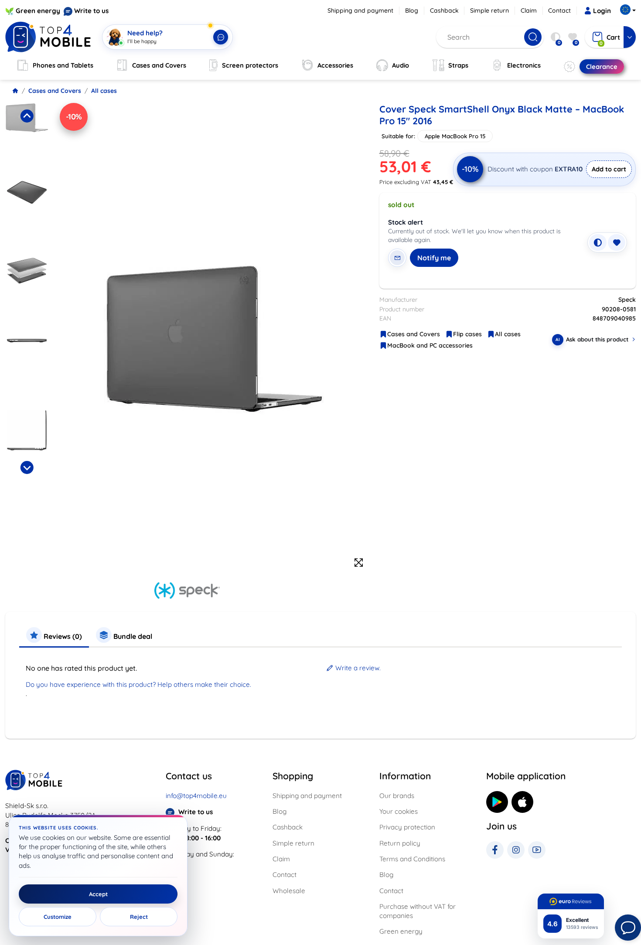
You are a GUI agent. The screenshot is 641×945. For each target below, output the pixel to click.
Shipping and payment (360, 10)
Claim (529, 10)
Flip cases (467, 334)
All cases (104, 91)
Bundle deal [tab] (132, 636)
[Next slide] (26, 467)
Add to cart (609, 169)
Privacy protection (407, 827)
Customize (58, 916)
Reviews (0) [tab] (62, 636)
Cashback (444, 10)
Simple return (489, 10)
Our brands (396, 795)
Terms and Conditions (412, 859)
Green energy (38, 11)
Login (602, 11)
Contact (559, 10)
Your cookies (398, 811)
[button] (26, 139)
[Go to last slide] (26, 116)
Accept (98, 893)
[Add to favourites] (616, 242)
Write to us (91, 11)
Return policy (399, 843)
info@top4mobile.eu (196, 795)
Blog (411, 10)
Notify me (434, 257)
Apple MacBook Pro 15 (455, 136)
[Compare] (598, 242)
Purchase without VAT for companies (417, 911)
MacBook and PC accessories (430, 345)
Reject (139, 916)
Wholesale (289, 891)
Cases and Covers (54, 91)
